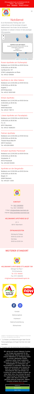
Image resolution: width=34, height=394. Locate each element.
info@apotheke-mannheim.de (19, 210)
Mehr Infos (17, 390)
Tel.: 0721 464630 (17, 273)
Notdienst (14, 5)
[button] (16, 295)
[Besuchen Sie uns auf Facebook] (14, 305)
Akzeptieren (17, 387)
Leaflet (17, 59)
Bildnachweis (17, 325)
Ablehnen (17, 385)
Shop (8, 5)
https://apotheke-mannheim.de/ (19, 212)
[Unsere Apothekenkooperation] (9, 291)
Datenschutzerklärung (17, 322)
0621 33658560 (19, 3)
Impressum (17, 318)
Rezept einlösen (24, 5)
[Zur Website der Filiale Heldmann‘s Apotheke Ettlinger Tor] (17, 261)
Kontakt (17, 311)
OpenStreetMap (23, 59)
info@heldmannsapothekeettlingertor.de (17, 278)
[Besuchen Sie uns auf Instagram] (20, 305)
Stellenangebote (17, 315)
